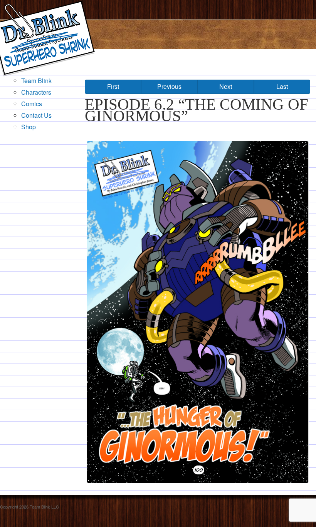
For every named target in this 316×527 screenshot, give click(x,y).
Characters (36, 92)
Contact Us (36, 115)
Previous (169, 86)
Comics (31, 103)
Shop (28, 126)
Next (225, 86)
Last (282, 86)
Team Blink (36, 80)
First (113, 86)
